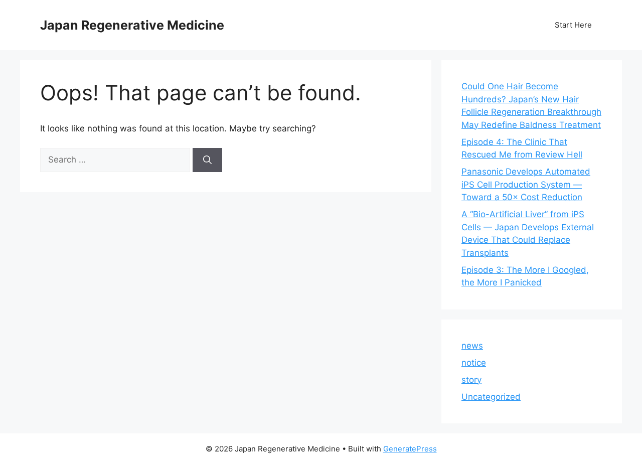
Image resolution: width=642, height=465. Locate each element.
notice (473, 363)
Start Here (573, 25)
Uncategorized (491, 397)
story (471, 380)
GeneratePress (410, 448)
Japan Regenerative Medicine (132, 25)
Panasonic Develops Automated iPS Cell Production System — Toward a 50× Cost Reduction (525, 184)
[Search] (207, 160)
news (472, 346)
